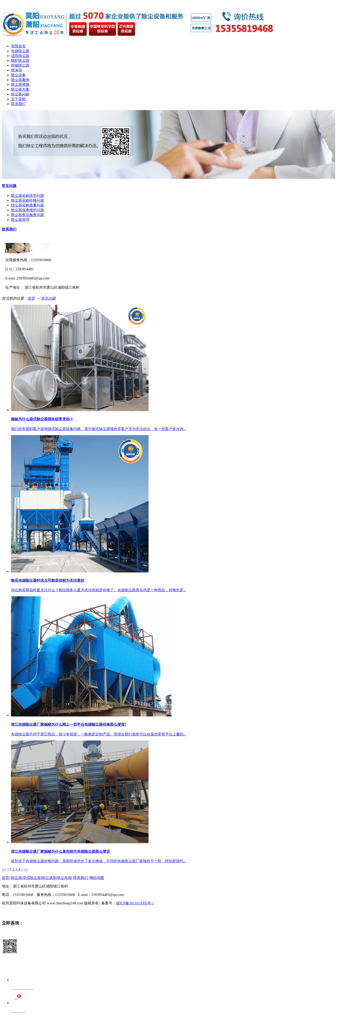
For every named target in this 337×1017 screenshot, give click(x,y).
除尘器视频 (20, 85)
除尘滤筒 (48, 878)
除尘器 (16, 878)
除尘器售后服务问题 (27, 215)
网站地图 (96, 878)
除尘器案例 (20, 80)
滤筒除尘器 (20, 56)
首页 (31, 298)
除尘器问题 (20, 94)
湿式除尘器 (31, 878)
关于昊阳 (18, 99)
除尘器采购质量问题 (27, 205)
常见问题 (9, 186)
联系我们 (18, 104)
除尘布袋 (64, 878)
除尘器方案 (20, 89)
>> (26, 869)
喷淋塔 (16, 70)
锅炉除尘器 (20, 60)
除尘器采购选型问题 (27, 196)
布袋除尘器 (20, 51)
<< (4, 869)
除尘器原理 (20, 220)
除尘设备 (18, 75)
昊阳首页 (18, 46)
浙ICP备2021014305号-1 (135, 903)
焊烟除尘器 (20, 65)
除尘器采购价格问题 (27, 200)
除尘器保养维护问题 (27, 210)
